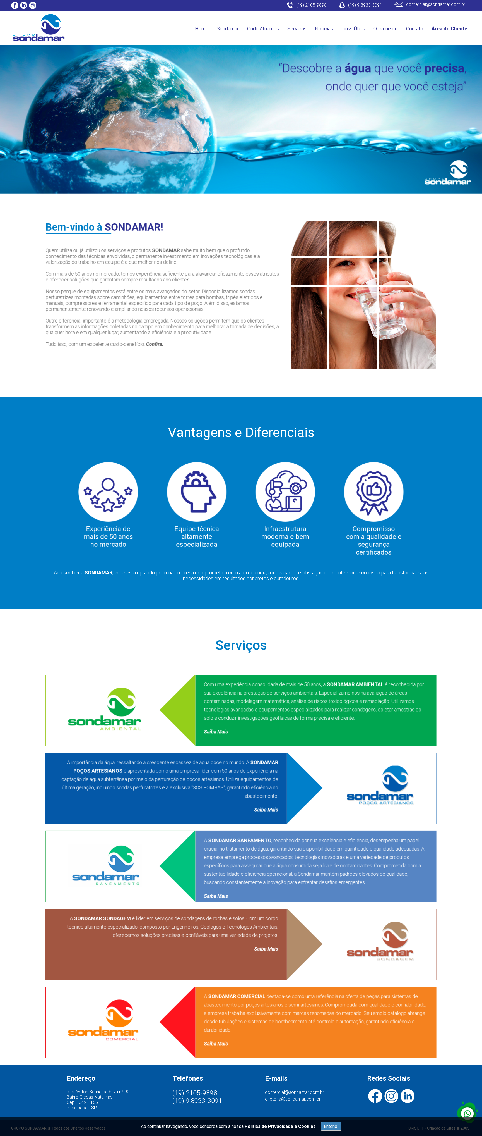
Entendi (331, 1126)
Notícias (324, 29)
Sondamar (228, 29)
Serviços (297, 29)
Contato (414, 29)
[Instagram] (32, 5)
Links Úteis (353, 29)
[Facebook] (14, 5)
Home (201, 29)
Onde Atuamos (263, 29)
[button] (467, 1112)
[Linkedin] (23, 5)
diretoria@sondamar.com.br (292, 1099)
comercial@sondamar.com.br (294, 1092)
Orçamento (385, 29)
